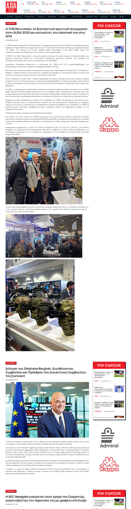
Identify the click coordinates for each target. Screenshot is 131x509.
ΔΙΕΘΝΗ (113, 17)
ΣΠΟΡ (96, 41)
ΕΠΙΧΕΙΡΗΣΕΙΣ (77, 17)
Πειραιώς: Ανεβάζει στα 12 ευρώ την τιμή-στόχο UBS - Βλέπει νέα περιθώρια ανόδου (103, 65)
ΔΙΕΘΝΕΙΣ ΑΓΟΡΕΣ (62, 18)
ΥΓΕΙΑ (96, 56)
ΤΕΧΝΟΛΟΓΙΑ (29, 17)
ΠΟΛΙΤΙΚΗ (104, 17)
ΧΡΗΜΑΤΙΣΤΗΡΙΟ (91, 17)
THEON (9, 45)
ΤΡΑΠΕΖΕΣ (41, 17)
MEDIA (121, 17)
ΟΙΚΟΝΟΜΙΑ (52, 17)
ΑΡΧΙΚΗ (9, 17)
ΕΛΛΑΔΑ (18, 17)
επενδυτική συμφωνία (55, 89)
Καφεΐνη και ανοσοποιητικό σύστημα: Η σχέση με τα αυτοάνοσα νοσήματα (103, 50)
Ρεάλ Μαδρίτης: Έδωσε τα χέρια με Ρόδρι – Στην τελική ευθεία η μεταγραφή (103, 35)
